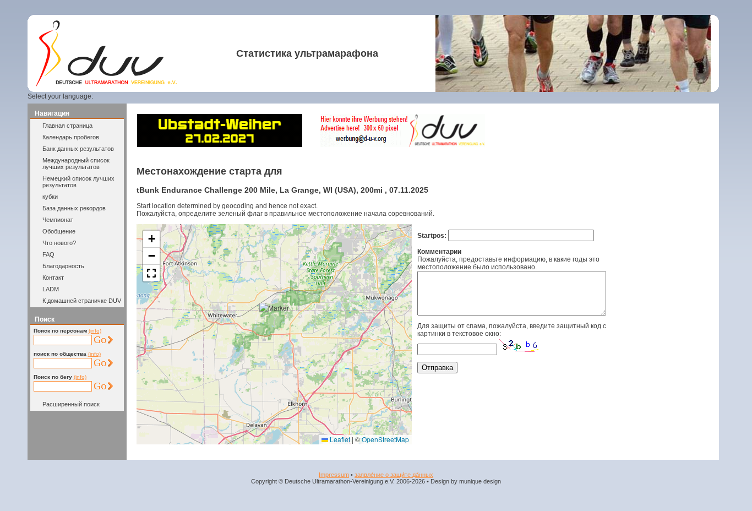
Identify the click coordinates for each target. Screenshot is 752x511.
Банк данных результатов (78, 148)
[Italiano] (164, 96)
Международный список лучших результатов (76, 163)
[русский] (177, 96)
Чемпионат (57, 219)
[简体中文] (191, 96)
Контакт (53, 277)
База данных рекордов (74, 208)
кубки (50, 196)
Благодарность (63, 266)
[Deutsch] (111, 96)
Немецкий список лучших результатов (78, 181)
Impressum (334, 474)
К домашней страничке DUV (81, 300)
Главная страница (67, 125)
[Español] (151, 96)
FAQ (48, 254)
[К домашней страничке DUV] (106, 84)
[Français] (137, 96)
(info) (95, 331)
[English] (124, 96)
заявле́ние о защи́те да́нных (394, 474)
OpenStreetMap (385, 439)
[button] (277, 320)
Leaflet (339, 439)
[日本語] (204, 96)
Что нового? (59, 243)
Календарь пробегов (70, 137)
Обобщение (58, 231)
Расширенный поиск (71, 404)
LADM (50, 289)
